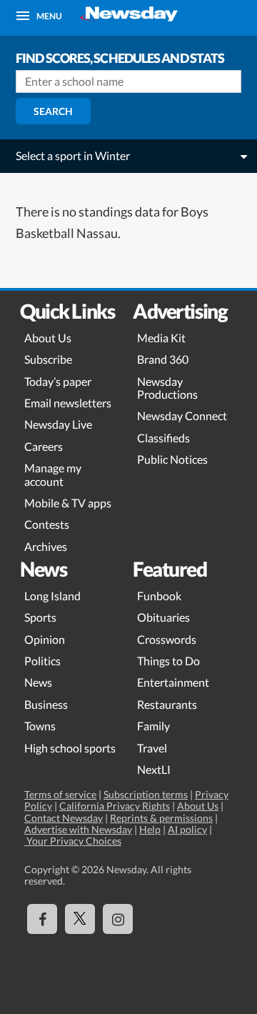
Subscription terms (146, 794)
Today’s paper (57, 381)
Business (46, 704)
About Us (47, 337)
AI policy (187, 829)
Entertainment (173, 682)
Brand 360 (162, 359)
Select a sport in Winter (73, 155)
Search (53, 111)
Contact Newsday (63, 818)
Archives (45, 546)
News (38, 682)
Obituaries (163, 617)
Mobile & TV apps (67, 503)
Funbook (159, 595)
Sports (40, 617)
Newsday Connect (182, 415)
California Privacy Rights (114, 806)
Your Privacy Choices (72, 841)
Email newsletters (67, 402)
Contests (46, 524)
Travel (152, 748)
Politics (42, 660)
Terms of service (60, 794)
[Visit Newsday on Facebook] (42, 919)
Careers (43, 446)
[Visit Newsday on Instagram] (118, 919)
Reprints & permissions (161, 818)
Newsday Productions (167, 387)
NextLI (154, 769)
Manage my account (52, 474)
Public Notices (172, 459)
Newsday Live (58, 424)
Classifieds (163, 437)
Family (153, 725)
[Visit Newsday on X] (80, 919)
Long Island (52, 595)
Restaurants (167, 704)
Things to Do (168, 660)
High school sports (70, 748)
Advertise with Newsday (78, 829)
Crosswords (166, 639)
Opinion (44, 639)
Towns (40, 725)
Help (150, 829)
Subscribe (48, 359)
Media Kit (161, 337)
